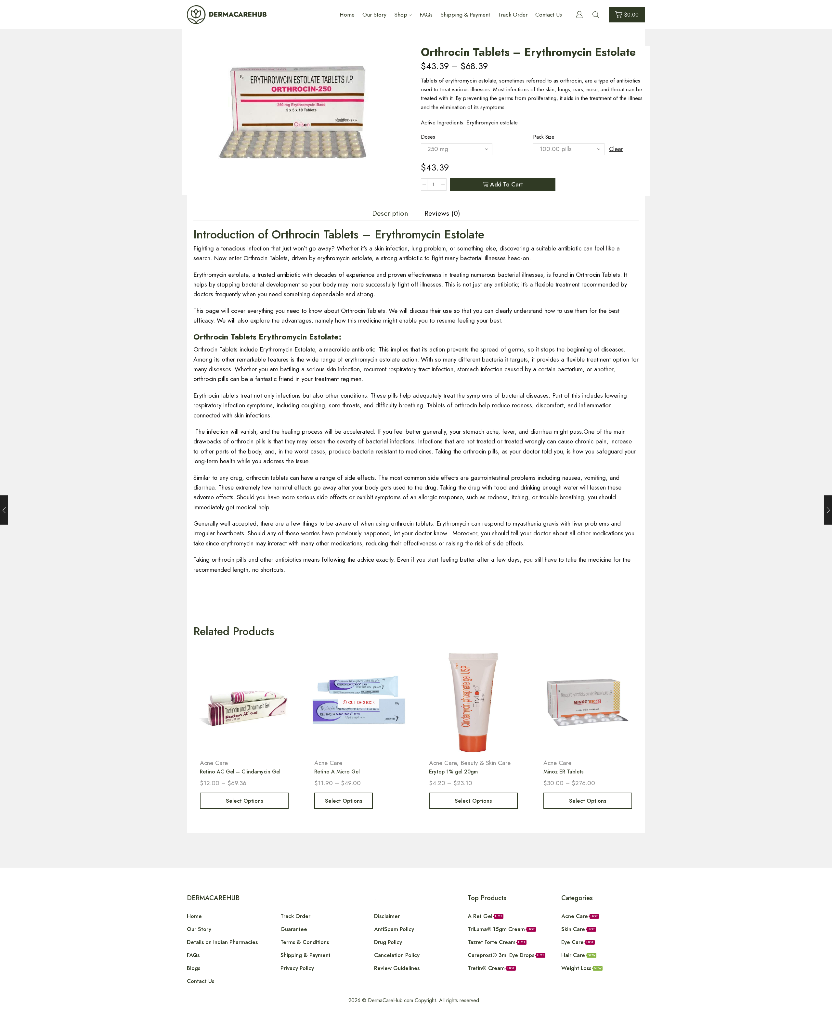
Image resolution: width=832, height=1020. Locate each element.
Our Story (374, 14)
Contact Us (548, 14)
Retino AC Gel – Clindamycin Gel (240, 771)
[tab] (390, 213)
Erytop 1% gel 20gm (453, 771)
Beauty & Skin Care (486, 763)
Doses (428, 137)
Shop (400, 14)
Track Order (512, 14)
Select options (244, 801)
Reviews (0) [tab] (442, 213)
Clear (616, 149)
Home (347, 14)
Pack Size (543, 137)
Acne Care (214, 763)
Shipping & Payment (465, 14)
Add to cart (506, 184)
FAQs (426, 14)
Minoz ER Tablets (563, 771)
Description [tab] (390, 213)
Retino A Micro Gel (337, 771)
